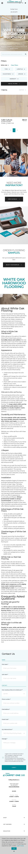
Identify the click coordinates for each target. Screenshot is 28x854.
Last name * (5, 674)
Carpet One (4, 17)
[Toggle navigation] (2, 3)
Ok (14, 848)
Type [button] (6, 69)
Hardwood (19, 17)
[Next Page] (17, 130)
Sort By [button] (21, 90)
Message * (4, 738)
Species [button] (20, 74)
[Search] (25, 54)
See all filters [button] (12, 83)
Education (6, 831)
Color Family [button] (7, 74)
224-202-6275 (14, 12)
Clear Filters (14, 65)
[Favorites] (22, 3)
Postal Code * (5, 719)
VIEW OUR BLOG (12, 199)
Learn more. (20, 845)
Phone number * (6, 699)
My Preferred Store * (7, 729)
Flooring (12, 17)
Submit (14, 767)
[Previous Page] (10, 130)
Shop (5, 817)
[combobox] (12, 54)
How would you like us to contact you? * (12, 689)
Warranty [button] (13, 78)
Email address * (6, 709)
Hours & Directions (14, 786)
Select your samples (12, 264)
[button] (19, 3)
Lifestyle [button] (20, 69)
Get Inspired (7, 824)
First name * (5, 664)
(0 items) (25, 2)
